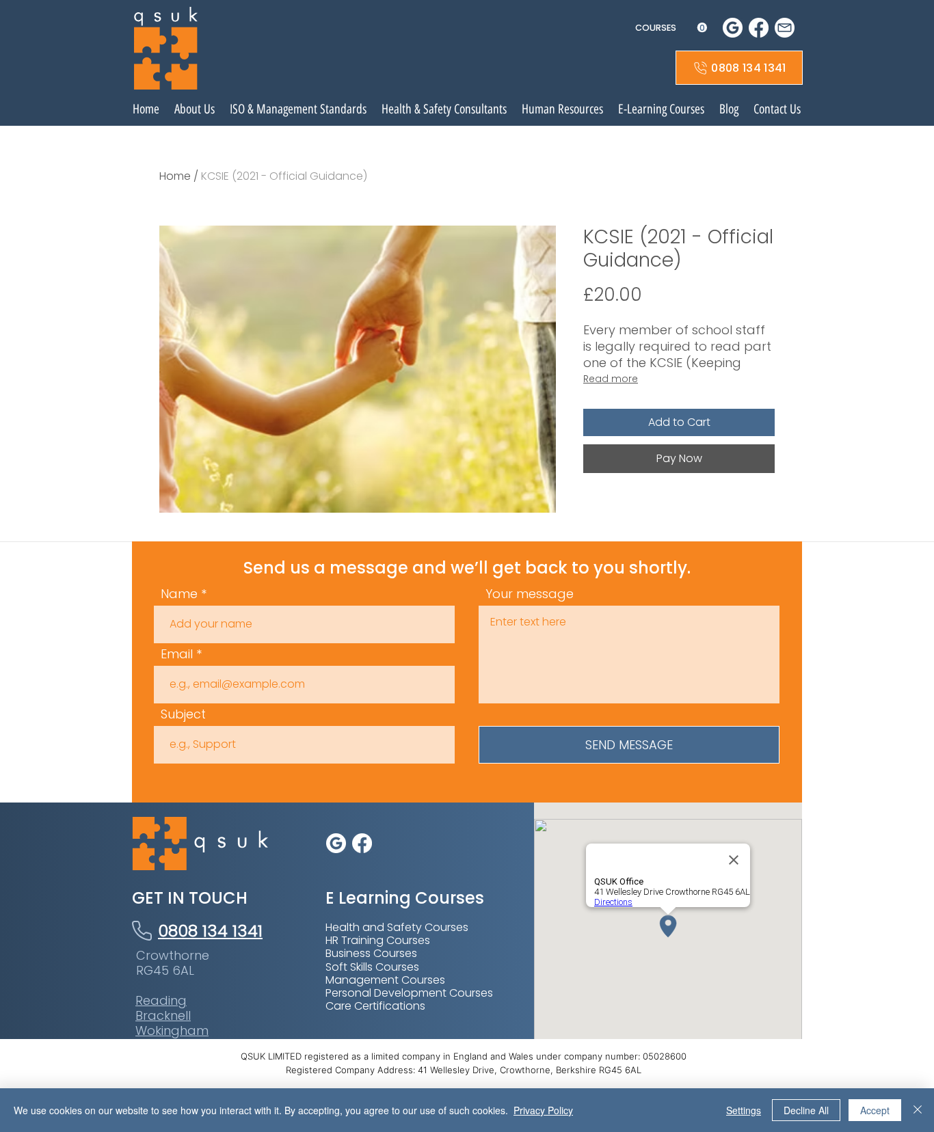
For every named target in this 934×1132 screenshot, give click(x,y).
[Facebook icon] (759, 28)
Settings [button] (743, 1110)
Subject (183, 714)
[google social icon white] (733, 28)
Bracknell (163, 1015)
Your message (529, 594)
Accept (875, 1110)
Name (179, 594)
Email (177, 654)
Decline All (806, 1110)
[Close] (917, 1110)
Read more (610, 379)
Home (175, 176)
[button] (671, 28)
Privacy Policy (543, 1110)
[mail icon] (785, 28)
